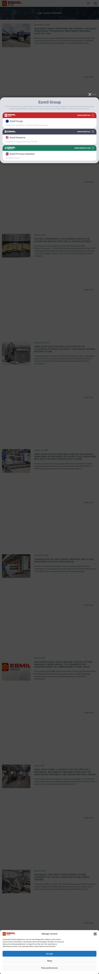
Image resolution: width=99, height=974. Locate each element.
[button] (95, 934)
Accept (49, 954)
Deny (49, 961)
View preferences (49, 968)
